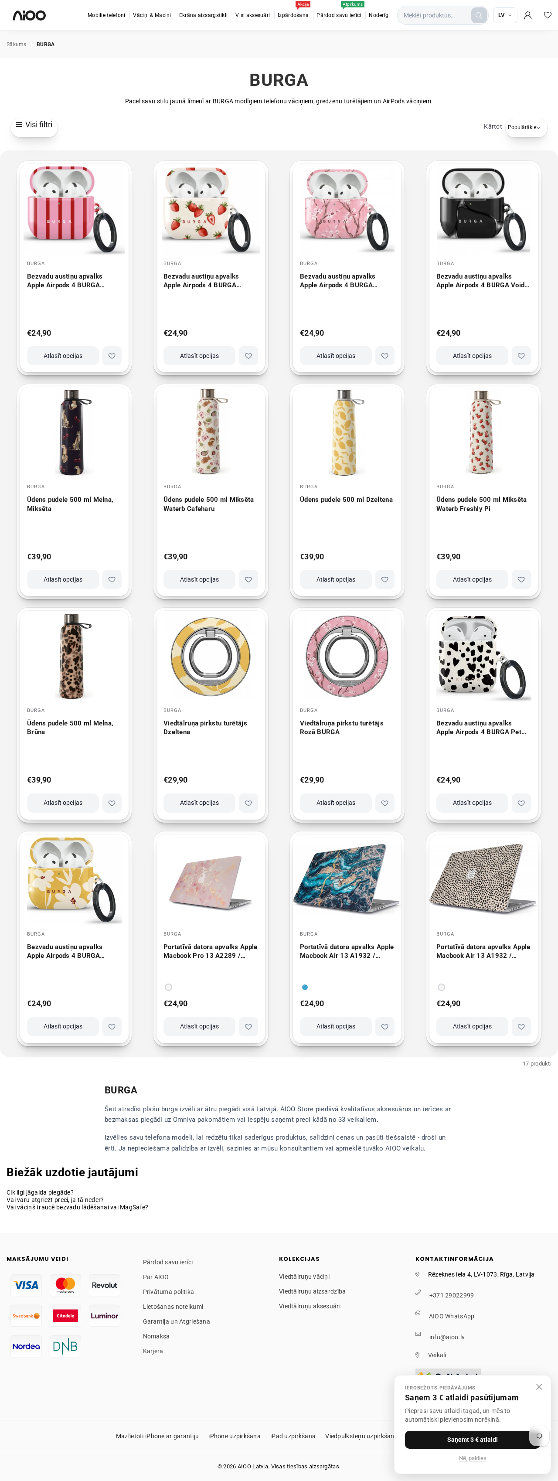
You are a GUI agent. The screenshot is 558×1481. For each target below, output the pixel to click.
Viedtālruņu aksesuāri (309, 1306)
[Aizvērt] (539, 1387)
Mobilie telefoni (106, 15)
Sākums (17, 44)
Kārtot (493, 126)
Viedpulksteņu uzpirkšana (361, 1436)
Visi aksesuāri (252, 15)
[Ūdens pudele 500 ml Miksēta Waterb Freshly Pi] (483, 432)
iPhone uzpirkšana (234, 1436)
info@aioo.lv (447, 1337)
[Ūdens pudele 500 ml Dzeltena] (347, 432)
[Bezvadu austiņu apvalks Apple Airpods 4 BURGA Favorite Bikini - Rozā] (74, 209)
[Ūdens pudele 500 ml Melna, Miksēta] (74, 432)
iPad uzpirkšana (293, 1436)
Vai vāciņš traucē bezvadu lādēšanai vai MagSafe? (77, 1207)
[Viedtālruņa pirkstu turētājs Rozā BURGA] (347, 656)
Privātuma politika (168, 1291)
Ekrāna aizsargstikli (203, 15)
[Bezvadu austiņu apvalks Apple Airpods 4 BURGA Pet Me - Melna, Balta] (483, 656)
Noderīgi (379, 15)
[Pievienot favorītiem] (112, 355)
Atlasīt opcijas (63, 355)
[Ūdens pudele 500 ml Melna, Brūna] (74, 656)
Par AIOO (156, 1276)
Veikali (437, 1355)
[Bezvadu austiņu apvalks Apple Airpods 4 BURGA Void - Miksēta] (483, 209)
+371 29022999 (451, 1295)
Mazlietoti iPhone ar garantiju (157, 1436)
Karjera (153, 1351)
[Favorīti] (548, 15)
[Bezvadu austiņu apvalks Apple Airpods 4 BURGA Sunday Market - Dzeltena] (74, 879)
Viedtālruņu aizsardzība (312, 1291)
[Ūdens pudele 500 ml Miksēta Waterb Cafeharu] (211, 432)
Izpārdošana (293, 11)
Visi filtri (37, 124)
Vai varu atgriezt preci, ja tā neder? (55, 1199)
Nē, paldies (473, 1458)
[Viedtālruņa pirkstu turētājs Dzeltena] (211, 656)
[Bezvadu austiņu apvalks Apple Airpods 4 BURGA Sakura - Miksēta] (347, 209)
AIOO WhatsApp (452, 1316)
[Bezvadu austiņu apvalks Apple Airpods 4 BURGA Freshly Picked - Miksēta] (211, 209)
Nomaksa (156, 1336)
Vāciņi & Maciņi (152, 15)
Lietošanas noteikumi (173, 1306)
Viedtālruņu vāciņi (304, 1276)
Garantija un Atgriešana (176, 1321)
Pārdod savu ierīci (339, 11)
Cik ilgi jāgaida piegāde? (40, 1192)
